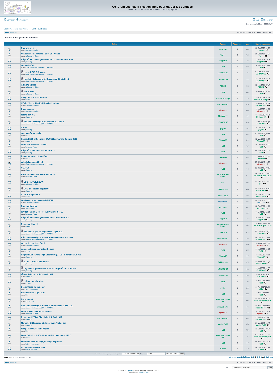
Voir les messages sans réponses (17, 29)
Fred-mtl (223, 207)
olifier (222, 288)
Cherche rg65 (27, 48)
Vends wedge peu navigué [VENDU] (37, 200)
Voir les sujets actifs (39, 29)
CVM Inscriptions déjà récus (37, 189)
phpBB (130, 370)
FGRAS (223, 86)
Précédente (245, 357)
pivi (222, 182)
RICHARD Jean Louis (223, 175)
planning (28, 62)
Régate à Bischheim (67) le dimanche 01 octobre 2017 (45, 218)
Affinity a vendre (28, 85)
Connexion (10, 20)
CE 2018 (25, 168)
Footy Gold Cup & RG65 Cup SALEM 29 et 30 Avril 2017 (46, 335)
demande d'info (28, 65)
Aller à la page (235, 357)
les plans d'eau (31, 147)
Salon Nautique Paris (30, 194)
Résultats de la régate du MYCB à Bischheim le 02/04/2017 (48, 306)
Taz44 (222, 55)
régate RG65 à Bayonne (35, 72)
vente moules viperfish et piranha (36, 311)
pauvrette (223, 49)
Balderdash (223, 189)
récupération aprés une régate (35, 329)
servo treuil (29, 92)
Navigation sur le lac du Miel (34, 97)
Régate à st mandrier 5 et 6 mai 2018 (38, 150)
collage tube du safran (34, 281)
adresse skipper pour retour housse (37, 249)
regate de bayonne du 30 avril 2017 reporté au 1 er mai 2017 (51, 268)
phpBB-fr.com (144, 372)
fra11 (223, 66)
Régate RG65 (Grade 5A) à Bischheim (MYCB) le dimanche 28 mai (51, 255)
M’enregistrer (23, 20)
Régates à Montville (30, 224)
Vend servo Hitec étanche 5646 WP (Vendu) (40, 54)
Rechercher (268, 20)
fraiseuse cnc (27, 109)
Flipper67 (223, 61)
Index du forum (11, 32)
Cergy (24, 127)
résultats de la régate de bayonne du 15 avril (44, 122)
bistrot (27, 100)
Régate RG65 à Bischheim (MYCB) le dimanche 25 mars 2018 (49, 139)
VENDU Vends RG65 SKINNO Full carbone (40, 103)
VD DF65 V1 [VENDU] (33, 182)
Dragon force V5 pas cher (33, 287)
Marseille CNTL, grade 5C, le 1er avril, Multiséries (43, 323)
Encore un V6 (27, 299)
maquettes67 (222, 104)
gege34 (223, 129)
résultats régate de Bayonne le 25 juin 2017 (43, 232)
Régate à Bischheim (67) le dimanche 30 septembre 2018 (47, 59)
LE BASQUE (223, 73)
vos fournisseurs (31, 289)
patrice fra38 (223, 196)
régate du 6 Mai (28, 115)
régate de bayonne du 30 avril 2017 (37, 274)
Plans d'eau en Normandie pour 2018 (38, 174)
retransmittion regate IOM (33, 293)
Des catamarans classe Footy (35, 156)
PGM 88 (223, 349)
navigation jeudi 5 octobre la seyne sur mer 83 (42, 212)
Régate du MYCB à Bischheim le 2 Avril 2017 (41, 317)
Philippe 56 (222, 116)
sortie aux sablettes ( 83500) (34, 145)
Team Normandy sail (223, 300)
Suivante (269, 357)
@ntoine (223, 110)
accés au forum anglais (31, 133)
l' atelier (28, 251)
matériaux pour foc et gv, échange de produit (41, 342)
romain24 (223, 157)
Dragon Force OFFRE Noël (33, 347)
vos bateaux (30, 208)
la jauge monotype (32, 344)
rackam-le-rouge (223, 99)
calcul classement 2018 (32, 162)
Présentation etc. (29, 206)
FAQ (257, 20)
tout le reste (29, 301)
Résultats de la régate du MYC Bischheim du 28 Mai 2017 (47, 237)
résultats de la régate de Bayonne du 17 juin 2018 (46, 79)
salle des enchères (32, 50)
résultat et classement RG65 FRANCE (39, 67)
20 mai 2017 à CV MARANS (36, 262)
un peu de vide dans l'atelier (33, 243)
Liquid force (222, 201)
